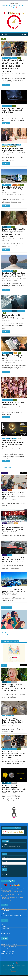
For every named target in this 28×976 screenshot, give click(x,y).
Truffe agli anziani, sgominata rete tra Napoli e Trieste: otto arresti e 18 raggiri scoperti (13, 559)
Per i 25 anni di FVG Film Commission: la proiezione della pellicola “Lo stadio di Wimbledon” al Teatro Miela (13, 275)
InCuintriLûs (4, 362)
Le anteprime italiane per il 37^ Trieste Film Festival (11, 316)
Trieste (15, 57)
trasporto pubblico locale (15, 194)
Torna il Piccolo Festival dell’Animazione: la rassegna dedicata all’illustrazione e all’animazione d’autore (13, 443)
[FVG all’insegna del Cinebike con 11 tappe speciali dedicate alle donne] (14, 129)
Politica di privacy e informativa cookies (11, 846)
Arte (4, 715)
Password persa (5, 875)
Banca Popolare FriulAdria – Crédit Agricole (11, 915)
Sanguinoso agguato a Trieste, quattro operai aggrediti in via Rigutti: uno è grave (13, 591)
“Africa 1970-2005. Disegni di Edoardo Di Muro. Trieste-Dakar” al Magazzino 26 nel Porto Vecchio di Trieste (13, 721)
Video (19, 57)
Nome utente (5, 857)
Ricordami (5, 866)
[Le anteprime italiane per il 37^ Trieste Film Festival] (14, 295)
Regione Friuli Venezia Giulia (7, 924)
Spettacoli (5, 146)
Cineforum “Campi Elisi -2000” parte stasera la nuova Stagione (13, 403)
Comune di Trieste (5, 926)
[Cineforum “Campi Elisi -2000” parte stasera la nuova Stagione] (14, 377)
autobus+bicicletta (6, 194)
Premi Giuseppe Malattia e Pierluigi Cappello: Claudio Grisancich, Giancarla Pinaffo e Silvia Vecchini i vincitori (13, 687)
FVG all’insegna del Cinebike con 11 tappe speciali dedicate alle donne (12, 150)
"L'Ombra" (23, 73)
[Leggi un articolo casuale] (25, 34)
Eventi (11, 57)
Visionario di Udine (11, 362)
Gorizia (13, 184)
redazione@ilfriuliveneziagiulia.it (8, 949)
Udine (10, 146)
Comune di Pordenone (6, 931)
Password (4, 861)
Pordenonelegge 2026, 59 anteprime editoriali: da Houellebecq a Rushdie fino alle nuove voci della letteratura (14, 788)
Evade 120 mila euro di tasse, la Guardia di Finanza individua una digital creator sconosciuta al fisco (14, 495)
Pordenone (10, 523)
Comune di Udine (5, 928)
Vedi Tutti (23, 472)
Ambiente (5, 184)
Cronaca (4, 489)
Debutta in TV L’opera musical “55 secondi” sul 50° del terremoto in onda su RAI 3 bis (12, 110)
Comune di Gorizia (5, 933)
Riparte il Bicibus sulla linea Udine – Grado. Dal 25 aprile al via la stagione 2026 (13, 189)
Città (10, 106)
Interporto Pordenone (6, 913)
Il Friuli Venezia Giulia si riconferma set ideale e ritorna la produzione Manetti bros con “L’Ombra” (13, 66)
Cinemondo (5, 57)
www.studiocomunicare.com (7, 953)
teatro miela (14, 280)
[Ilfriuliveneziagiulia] (2, 34)
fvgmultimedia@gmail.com (7, 951)
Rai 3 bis (8, 115)
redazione (14, 192)
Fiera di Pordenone (5, 910)
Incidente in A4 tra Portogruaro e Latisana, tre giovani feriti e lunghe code (12, 528)
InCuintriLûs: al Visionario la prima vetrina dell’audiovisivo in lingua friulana (12, 357)
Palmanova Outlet (5, 908)
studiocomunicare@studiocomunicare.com (11, 955)
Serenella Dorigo (15, 73)
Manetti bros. (5, 75)
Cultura (14, 144)
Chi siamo (4, 844)
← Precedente (6, 467)
